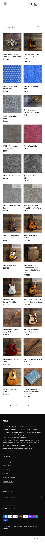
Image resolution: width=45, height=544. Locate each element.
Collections (13, 14)
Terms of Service (9, 478)
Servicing (6, 470)
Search (5, 474)
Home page (7, 462)
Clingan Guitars (21, 526)
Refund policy (8, 482)
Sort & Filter (10, 27)
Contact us (7, 466)
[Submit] (40, 498)
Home (5, 14)
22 (34, 405)
